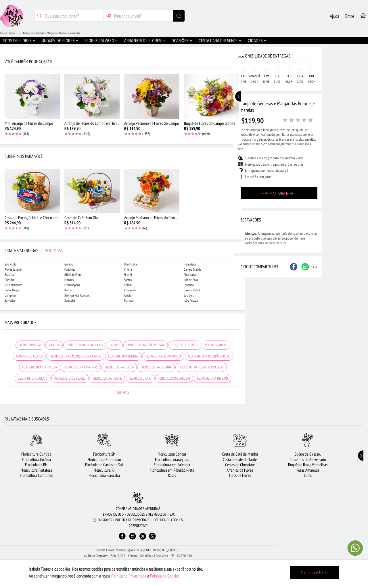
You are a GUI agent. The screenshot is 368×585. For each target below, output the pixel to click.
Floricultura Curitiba (36, 454)
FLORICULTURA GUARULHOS (84, 345)
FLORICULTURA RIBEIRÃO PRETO (209, 356)
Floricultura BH (36, 464)
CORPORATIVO (138, 525)
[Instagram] (132, 538)
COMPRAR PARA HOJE (277, 193)
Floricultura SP (104, 454)
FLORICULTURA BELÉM (119, 367)
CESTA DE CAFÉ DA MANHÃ (163, 356)
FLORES (115, 345)
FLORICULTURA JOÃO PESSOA (145, 345)
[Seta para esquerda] (6, 123)
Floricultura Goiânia (36, 459)
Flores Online (7, 33)
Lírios (308, 475)
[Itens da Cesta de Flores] (363, 17)
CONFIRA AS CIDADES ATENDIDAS (138, 508)
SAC (172, 514)
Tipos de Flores (240, 475)
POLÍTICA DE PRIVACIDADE (132, 519)
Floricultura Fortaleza (36, 470)
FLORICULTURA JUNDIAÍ (123, 356)
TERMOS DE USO (112, 514)
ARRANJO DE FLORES (29, 356)
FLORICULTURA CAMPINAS (81, 367)
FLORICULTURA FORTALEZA (39, 367)
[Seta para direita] (239, 123)
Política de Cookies (164, 576)
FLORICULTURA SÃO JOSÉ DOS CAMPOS (75, 356)
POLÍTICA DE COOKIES (168, 519)
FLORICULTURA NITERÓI (212, 378)
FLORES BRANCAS (30, 345)
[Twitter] (142, 536)
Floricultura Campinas (36, 475)
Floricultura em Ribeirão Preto (172, 470)
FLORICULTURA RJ (140, 378)
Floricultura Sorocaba (104, 475)
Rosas (172, 475)
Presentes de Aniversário (308, 459)
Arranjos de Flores (240, 470)
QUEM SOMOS (102, 519)
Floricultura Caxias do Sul (104, 464)
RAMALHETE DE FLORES (70, 378)
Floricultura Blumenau (104, 459)
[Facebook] (122, 538)
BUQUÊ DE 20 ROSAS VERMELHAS (201, 367)
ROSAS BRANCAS (216, 345)
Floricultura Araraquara (172, 459)
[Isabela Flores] (138, 498)
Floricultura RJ (104, 470)
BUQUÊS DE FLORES (185, 345)
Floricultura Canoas (172, 454)
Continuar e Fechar (315, 572)
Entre (349, 16)
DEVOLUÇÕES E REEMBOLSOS (146, 514)
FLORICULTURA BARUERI (174, 378)
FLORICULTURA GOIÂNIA (156, 367)
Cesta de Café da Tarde (240, 459)
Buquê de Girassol (307, 454)
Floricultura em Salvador (172, 464)
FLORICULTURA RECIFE (107, 378)
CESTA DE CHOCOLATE (32, 378)
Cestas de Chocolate (240, 464)
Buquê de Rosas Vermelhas (307, 464)
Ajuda (334, 16)
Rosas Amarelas (307, 470)
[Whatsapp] (152, 538)
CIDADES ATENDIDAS (34, 250)
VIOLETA (54, 345)
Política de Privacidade (128, 576)
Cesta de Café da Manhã (240, 454)
